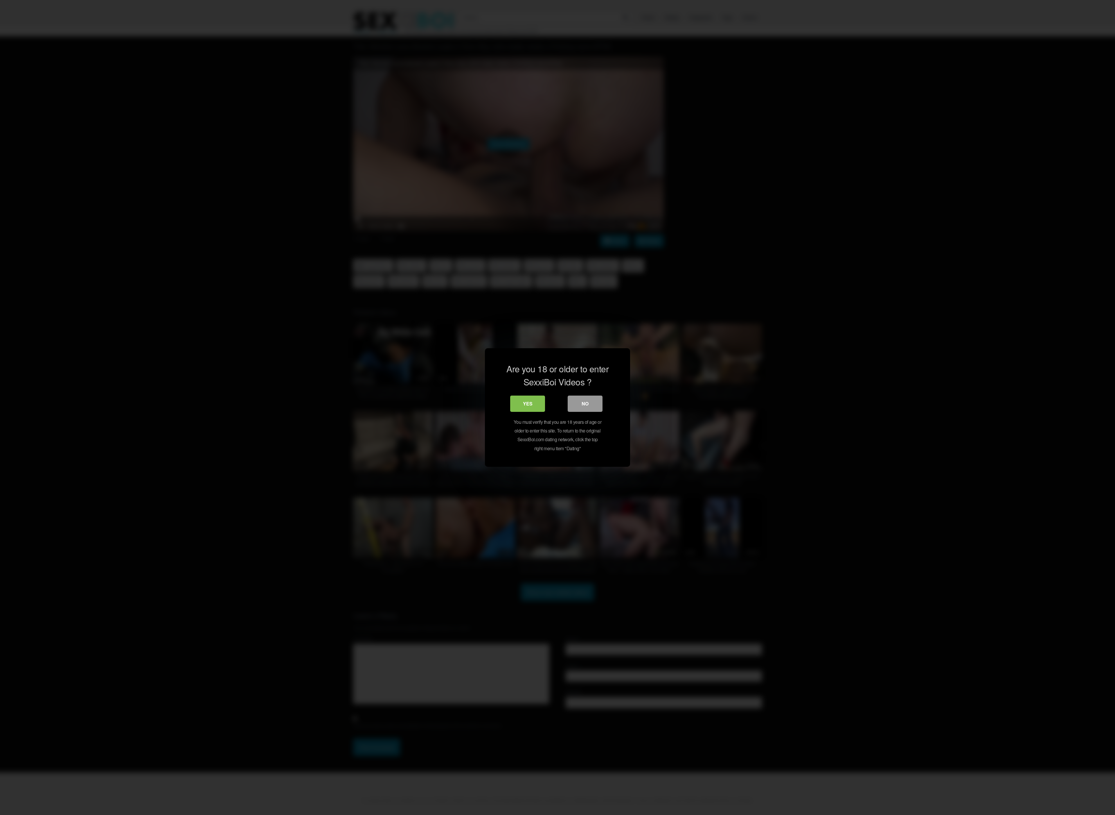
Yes (528, 403)
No (585, 403)
